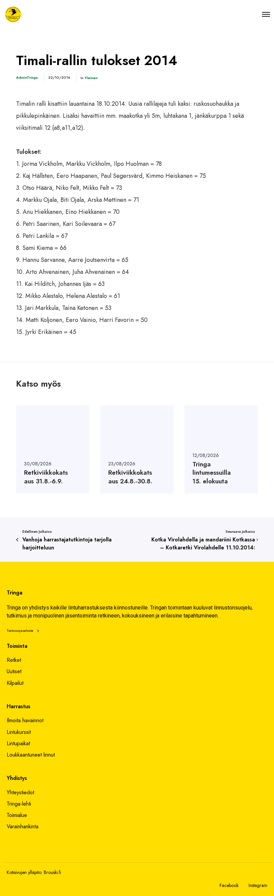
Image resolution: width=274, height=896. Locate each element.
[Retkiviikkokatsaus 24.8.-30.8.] (137, 449)
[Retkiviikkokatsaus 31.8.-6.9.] (53, 449)
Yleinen (91, 77)
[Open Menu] (266, 14)
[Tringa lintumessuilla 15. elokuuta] (221, 449)
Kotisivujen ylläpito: (24, 872)
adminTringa (27, 77)
